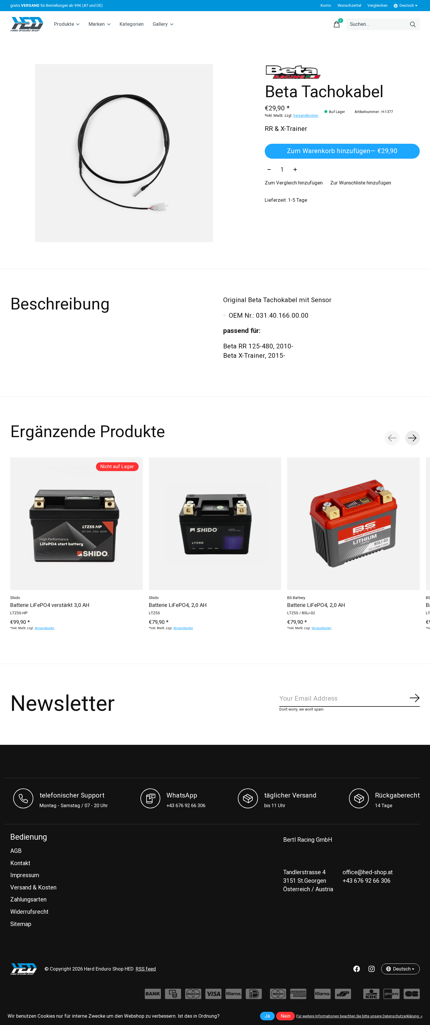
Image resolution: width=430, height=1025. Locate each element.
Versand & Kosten (33, 887)
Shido (15, 598)
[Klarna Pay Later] (322, 997)
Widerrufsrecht (29, 912)
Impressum (24, 875)
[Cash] (173, 997)
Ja (267, 1016)
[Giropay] (391, 997)
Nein (285, 1016)
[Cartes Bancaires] (412, 997)
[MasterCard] (193, 997)
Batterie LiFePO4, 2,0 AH (178, 605)
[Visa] (213, 997)
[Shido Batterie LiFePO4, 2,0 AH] (215, 523)
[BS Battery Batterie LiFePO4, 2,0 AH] (353, 523)
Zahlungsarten (28, 899)
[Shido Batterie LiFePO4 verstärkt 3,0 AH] (76, 523)
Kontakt (20, 863)
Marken (97, 24)
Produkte (64, 24)
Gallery (160, 24)
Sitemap (20, 924)
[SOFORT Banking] (234, 997)
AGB (16, 851)
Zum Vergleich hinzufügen (294, 182)
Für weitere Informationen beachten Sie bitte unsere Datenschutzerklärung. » (359, 1016)
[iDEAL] (254, 997)
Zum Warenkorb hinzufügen (342, 151)
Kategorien (132, 24)
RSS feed (146, 969)
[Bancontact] (343, 997)
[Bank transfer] (153, 997)
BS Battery (296, 598)
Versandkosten (305, 115)
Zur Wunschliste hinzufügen (360, 182)
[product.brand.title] (342, 71)
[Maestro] (278, 997)
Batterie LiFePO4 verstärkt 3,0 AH (50, 605)
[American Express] (298, 997)
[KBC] (371, 997)
